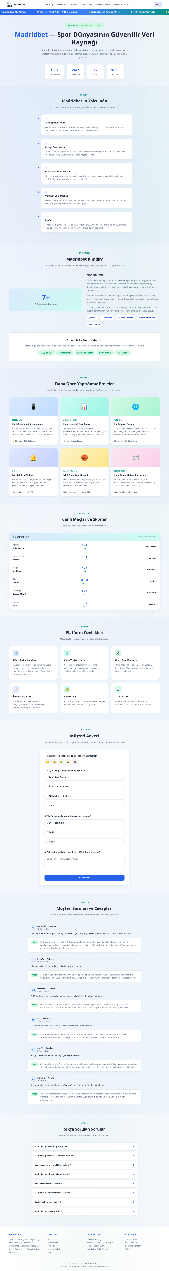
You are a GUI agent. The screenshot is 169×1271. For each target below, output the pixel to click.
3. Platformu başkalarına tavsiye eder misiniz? (67, 816)
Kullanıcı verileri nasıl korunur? (49, 1183)
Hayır (51, 841)
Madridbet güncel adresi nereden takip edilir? (55, 1156)
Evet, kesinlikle (56, 822)
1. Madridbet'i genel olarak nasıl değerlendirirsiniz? (70, 755)
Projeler (74, 4)
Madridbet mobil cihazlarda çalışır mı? (52, 1193)
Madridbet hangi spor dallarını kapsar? (52, 1174)
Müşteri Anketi (103, 4)
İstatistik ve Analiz (58, 786)
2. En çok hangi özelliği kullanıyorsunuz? (64, 770)
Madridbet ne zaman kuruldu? (48, 1211)
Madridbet (20, 4)
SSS (133, 4)
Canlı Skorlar (87, 4)
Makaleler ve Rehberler (60, 796)
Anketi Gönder (84, 877)
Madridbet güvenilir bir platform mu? (52, 1146)
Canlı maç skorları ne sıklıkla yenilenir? (53, 1165)
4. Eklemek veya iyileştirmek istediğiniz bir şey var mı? (72, 852)
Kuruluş (49, 4)
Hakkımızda (62, 4)
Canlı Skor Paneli (57, 777)
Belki (51, 832)
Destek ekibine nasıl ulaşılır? (48, 1202)
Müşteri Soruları (120, 4)
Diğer (51, 805)
